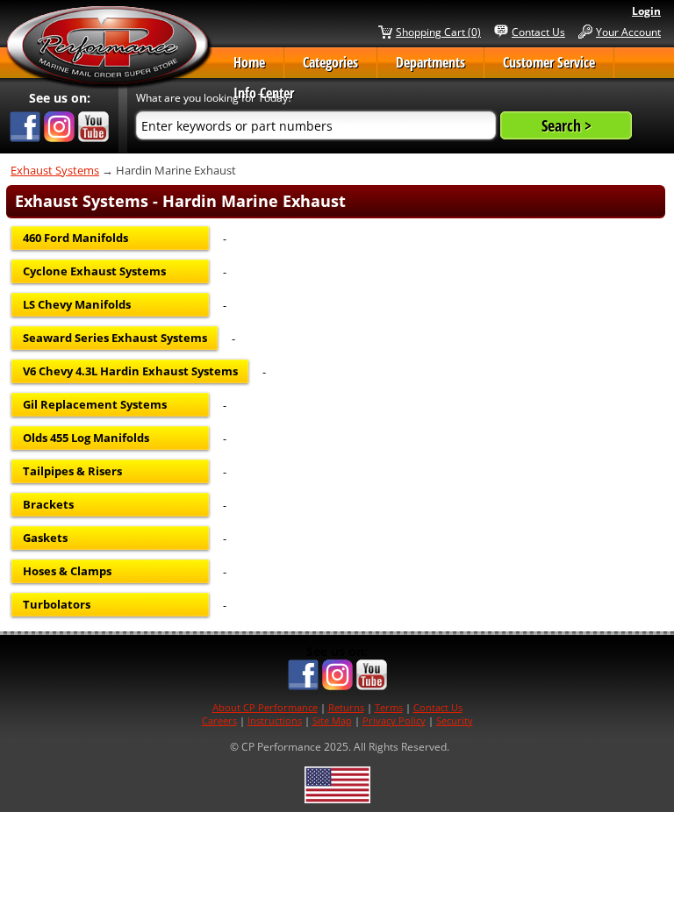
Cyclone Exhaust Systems (94, 271)
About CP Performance (265, 707)
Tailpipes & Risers (72, 471)
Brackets (48, 504)
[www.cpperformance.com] (108, 47)
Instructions (274, 720)
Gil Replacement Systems (95, 404)
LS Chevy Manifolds (77, 304)
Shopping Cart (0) (438, 32)
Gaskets (45, 537)
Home (249, 62)
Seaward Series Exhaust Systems (115, 338)
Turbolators (56, 604)
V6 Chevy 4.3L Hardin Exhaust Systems (130, 371)
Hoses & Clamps (67, 571)
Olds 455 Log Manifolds (86, 437)
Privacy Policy (394, 720)
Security (454, 720)
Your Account (628, 32)
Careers (219, 720)
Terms (389, 707)
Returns (346, 707)
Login (646, 11)
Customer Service (549, 62)
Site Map (332, 720)
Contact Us (538, 32)
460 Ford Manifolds (75, 238)
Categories (330, 62)
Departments (430, 62)
